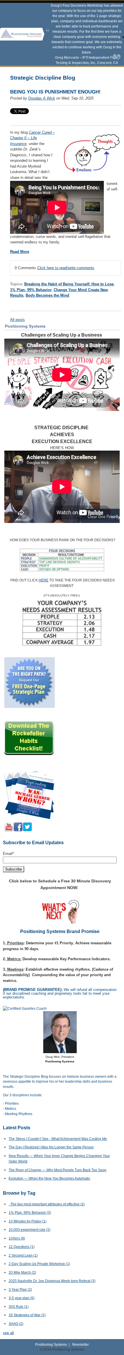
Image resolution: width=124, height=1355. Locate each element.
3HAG (16, 1324)
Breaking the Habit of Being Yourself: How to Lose (69, 284)
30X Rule (19, 1307)
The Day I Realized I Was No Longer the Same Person (51, 1147)
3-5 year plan (22, 1298)
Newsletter (80, 1344)
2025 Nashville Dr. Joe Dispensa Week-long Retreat (52, 1281)
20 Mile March (22, 1272)
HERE (43, 580)
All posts (17, 319)
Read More (19, 251)
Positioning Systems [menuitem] (25, 326)
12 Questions (22, 1247)
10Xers (17, 1238)
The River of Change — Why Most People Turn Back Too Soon (57, 1170)
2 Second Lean (23, 1255)
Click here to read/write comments (65, 268)
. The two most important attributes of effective (47, 1204)
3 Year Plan (20, 1290)
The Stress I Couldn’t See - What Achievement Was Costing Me (58, 1139)
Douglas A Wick (41, 98)
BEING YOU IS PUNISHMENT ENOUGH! (55, 92)
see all (8, 1333)
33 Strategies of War (27, 1315)
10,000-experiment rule (29, 1230)
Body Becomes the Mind (47, 295)
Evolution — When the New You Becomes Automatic (49, 1178)
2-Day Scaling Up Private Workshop (39, 1264)
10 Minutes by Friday (27, 1221)
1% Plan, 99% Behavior (30, 290)
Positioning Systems (51, 1344)
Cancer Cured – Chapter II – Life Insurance (32, 138)
